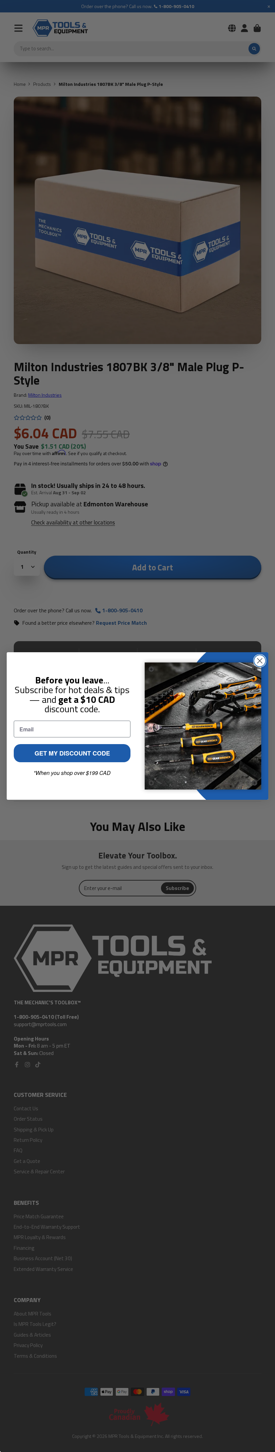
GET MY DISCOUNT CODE (72, 753)
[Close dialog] (260, 661)
